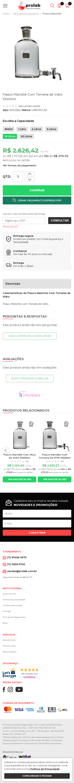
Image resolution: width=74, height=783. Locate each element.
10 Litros (9, 136)
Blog (5, 623)
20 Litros (26, 136)
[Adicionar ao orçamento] (37, 200)
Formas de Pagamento (14, 617)
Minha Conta (9, 646)
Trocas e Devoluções (12, 605)
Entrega (7, 611)
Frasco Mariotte (52, 13)
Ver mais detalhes (19, 479)
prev (6, 451)
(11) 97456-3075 (16, 557)
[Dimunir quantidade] (29, 174)
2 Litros (36, 129)
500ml (9, 129)
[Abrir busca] (52, 5)
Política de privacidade (14, 599)
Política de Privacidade (45, 769)
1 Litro (22, 129)
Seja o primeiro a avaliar (29, 378)
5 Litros (51, 129)
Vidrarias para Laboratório (26, 13)
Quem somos (9, 593)
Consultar (60, 220)
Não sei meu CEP (10, 226)
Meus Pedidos (9, 651)
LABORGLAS (39, 110)
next (68, 451)
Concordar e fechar (37, 775)
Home (6, 13)
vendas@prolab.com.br (22, 571)
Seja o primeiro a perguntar (29, 336)
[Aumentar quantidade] (29, 179)
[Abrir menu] (6, 5)
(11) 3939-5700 (16, 564)
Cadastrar (37, 532)
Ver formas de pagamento (19, 165)
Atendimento (9, 640)
